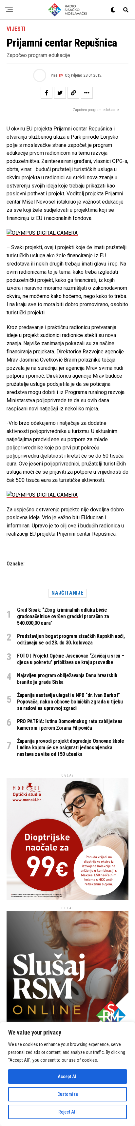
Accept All (68, 1076)
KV (61, 75)
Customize (67, 1094)
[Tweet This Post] (60, 93)
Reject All (67, 1112)
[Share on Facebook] (46, 93)
